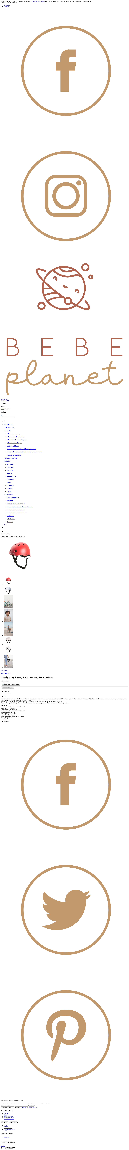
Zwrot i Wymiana (8, 1128)
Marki (5, 524)
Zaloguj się (6, 1137)
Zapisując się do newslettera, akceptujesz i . (20, 1107)
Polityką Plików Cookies (38, 1)
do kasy (2, 409)
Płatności (6, 1126)
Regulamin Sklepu (8, 1116)
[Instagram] (66, 258)
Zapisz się (31, 1105)
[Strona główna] (64, 398)
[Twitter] (66, 972)
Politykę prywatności (33, 1107)
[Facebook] (66, 133)
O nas (5, 1115)
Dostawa (6, 1125)
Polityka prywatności (9, 1117)
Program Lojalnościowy (9, 1129)
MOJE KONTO (4, 399)
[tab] (66, 696)
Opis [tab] (5, 696)
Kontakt (6, 1113)
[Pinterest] (66, 1097)
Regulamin (24, 1107)
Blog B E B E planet (9, 1119)
